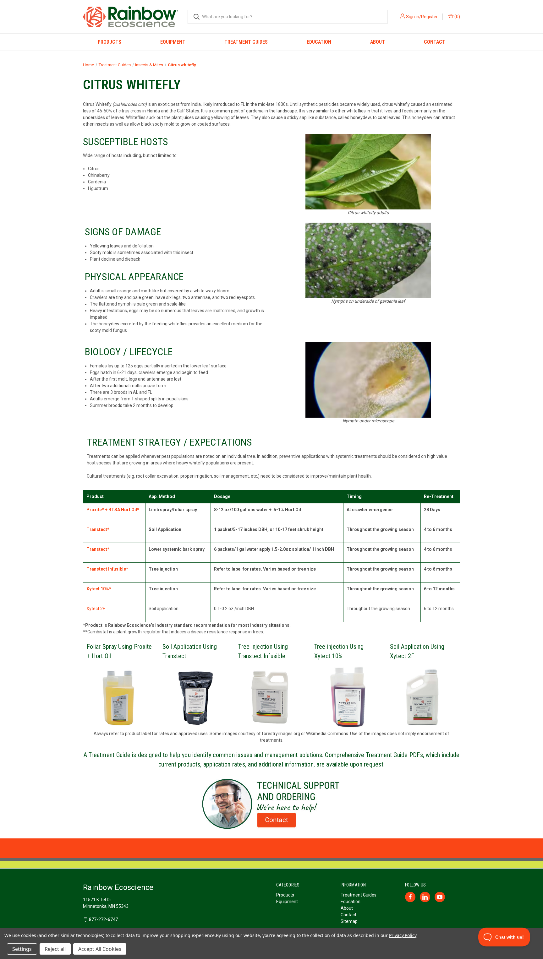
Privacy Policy (402, 935)
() (456, 16)
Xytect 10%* (98, 588)
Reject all (55, 948)
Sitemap (349, 921)
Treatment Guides (246, 42)
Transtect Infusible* (107, 569)
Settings (22, 948)
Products (109, 42)
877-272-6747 (103, 919)
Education (319, 42)
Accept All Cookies (99, 948)
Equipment (172, 42)
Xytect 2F (95, 608)
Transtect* (97, 529)
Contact (434, 42)
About (377, 42)
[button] (271, 804)
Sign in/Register (422, 16)
